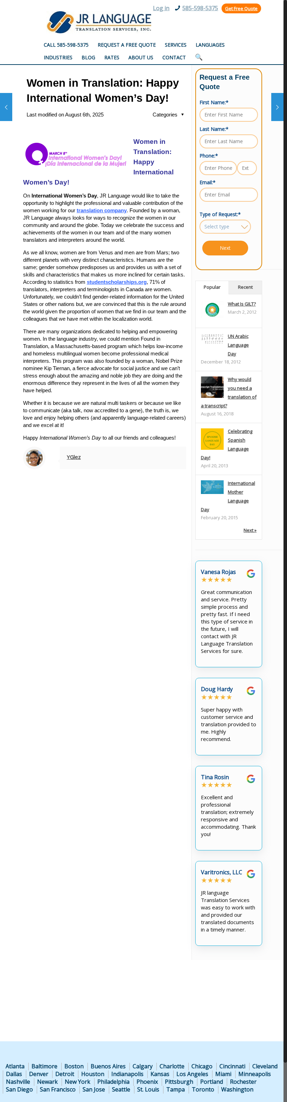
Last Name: (214, 129)
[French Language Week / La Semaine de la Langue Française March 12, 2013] (277, 107)
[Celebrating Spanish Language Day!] (212, 449)
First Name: (214, 102)
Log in (161, 8)
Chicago (201, 1066)
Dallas (14, 1074)
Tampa (175, 1089)
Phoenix (147, 1082)
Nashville (18, 1082)
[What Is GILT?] (212, 316)
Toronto (203, 1089)
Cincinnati (232, 1066)
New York (77, 1082)
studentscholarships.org (117, 282)
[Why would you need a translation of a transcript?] (212, 397)
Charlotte (172, 1066)
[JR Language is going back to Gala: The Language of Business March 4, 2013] (6, 107)
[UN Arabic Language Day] (212, 342)
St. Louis (148, 1089)
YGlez (74, 456)
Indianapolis (127, 1074)
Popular (212, 287)
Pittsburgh (179, 1082)
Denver (38, 1074)
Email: (208, 182)
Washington (237, 1089)
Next (225, 248)
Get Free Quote (241, 8)
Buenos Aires (108, 1066)
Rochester (243, 1082)
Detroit (64, 1074)
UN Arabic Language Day (238, 345)
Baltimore (44, 1066)
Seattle (121, 1089)
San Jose (94, 1089)
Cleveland (265, 1066)
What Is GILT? (242, 304)
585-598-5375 (200, 8)
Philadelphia (113, 1082)
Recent (245, 287)
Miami (223, 1074)
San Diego (19, 1089)
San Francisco (58, 1089)
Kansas (159, 1074)
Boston (74, 1066)
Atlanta (15, 1066)
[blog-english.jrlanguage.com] (98, 22)
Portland (211, 1082)
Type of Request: (220, 214)
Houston (92, 1074)
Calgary (143, 1066)
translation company (102, 210)
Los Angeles (192, 1074)
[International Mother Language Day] (212, 492)
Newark (47, 1082)
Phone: (209, 155)
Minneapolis (254, 1074)
